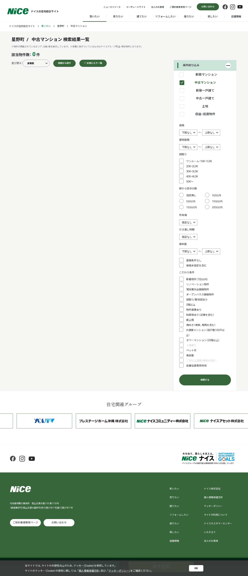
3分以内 (216, 195)
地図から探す (64, 63)
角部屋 (190, 355)
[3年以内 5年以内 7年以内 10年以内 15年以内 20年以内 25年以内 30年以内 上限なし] (211, 251)
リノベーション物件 (197, 284)
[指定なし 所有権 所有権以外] (188, 222)
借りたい (189, 16)
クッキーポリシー (213, 506)
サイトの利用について (215, 514)
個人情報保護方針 (213, 497)
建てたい (142, 16)
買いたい (95, 16)
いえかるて (210, 532)
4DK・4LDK (192, 176)
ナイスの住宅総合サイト (22, 26)
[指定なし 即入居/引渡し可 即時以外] (188, 236)
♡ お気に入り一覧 (93, 63)
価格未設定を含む (196, 265)
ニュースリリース (112, 7)
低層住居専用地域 (196, 365)
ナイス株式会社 (212, 488)
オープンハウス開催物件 (200, 294)
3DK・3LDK (192, 171)
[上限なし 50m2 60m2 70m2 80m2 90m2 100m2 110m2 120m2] (211, 146)
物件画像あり (194, 309)
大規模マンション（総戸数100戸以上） (205, 333)
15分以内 (191, 207)
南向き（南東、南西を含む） (201, 325)
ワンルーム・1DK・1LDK (199, 161)
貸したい (213, 16)
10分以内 (217, 201)
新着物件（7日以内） (197, 279)
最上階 (190, 319)
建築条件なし (194, 260)
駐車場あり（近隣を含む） (200, 314)
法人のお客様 (157, 7)
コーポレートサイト (136, 7)
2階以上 (190, 304)
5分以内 (190, 201)
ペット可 (191, 350)
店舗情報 (236, 16)
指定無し (191, 195)
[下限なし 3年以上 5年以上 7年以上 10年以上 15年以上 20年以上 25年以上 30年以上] (188, 251)
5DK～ (189, 181)
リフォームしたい (165, 16)
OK (196, 568)
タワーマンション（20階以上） (203, 340)
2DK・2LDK (192, 166)
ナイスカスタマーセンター (218, 523)
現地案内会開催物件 (197, 289)
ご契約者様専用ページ (180, 7)
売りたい (118, 16)
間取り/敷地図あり (197, 299)
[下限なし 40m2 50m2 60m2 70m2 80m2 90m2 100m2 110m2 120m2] (188, 146)
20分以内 (217, 207)
